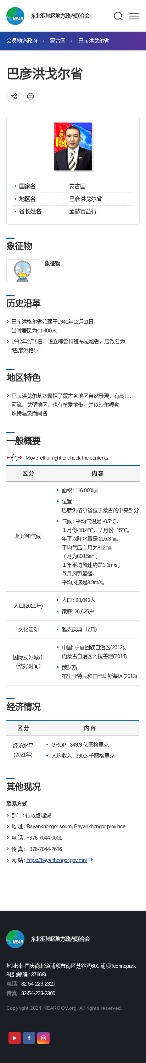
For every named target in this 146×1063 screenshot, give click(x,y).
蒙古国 (58, 41)
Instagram (43, 1038)
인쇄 (30, 96)
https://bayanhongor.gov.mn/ (57, 860)
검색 (118, 16)
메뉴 (134, 16)
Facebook (29, 1038)
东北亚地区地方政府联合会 (60, 16)
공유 (13, 96)
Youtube (15, 1038)
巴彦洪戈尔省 (93, 41)
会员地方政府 (21, 41)
